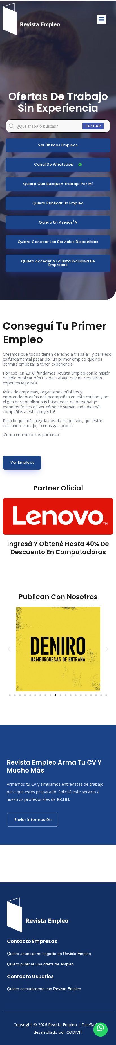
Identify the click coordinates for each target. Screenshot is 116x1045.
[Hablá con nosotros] (100, 1030)
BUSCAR (93, 125)
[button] (101, 19)
